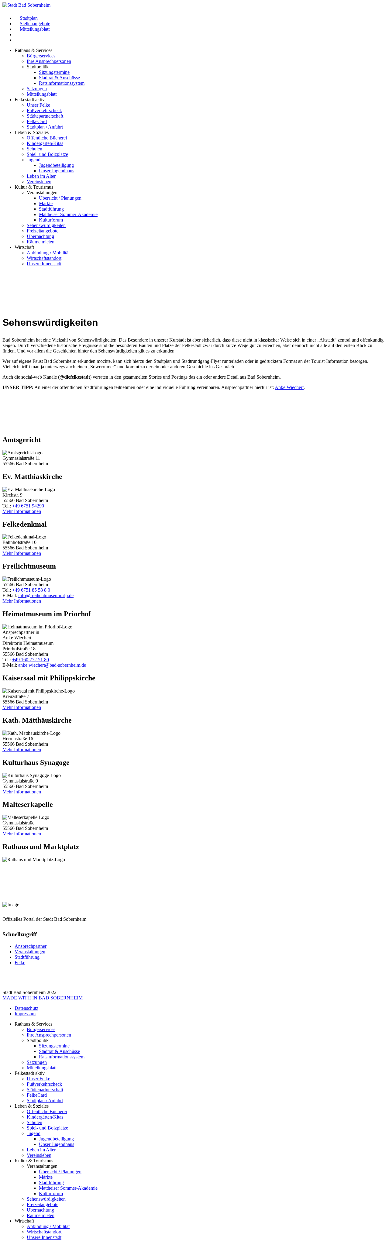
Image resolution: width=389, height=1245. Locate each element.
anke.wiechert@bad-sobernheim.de (52, 665)
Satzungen (37, 88)
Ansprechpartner (30, 946)
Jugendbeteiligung (56, 165)
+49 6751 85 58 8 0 (31, 590)
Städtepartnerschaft (45, 116)
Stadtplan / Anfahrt (45, 126)
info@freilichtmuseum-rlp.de (46, 595)
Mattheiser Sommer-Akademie (68, 214)
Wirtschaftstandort (44, 258)
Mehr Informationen (21, 511)
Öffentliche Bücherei (47, 137)
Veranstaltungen (30, 951)
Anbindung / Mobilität (48, 252)
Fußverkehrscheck (44, 110)
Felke (20, 962)
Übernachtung (40, 236)
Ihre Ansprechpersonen (49, 61)
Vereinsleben (39, 181)
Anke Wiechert (289, 387)
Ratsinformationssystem (61, 83)
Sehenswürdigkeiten (46, 225)
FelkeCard (37, 121)
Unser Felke (38, 105)
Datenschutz (26, 1008)
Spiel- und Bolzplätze (47, 154)
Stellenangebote (35, 23)
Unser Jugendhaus (56, 170)
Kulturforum (51, 219)
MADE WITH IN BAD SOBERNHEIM (42, 997)
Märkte (46, 203)
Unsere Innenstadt (44, 263)
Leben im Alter (41, 176)
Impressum (25, 1013)
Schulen (34, 148)
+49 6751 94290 (28, 505)
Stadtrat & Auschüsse (59, 77)
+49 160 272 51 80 (30, 659)
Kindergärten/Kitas (45, 143)
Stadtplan (29, 18)
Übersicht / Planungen (60, 198)
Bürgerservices (41, 55)
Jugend (33, 159)
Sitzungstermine (54, 72)
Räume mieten (40, 241)
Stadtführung (51, 209)
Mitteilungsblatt (35, 29)
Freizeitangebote (42, 230)
